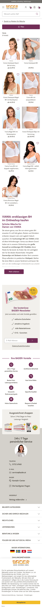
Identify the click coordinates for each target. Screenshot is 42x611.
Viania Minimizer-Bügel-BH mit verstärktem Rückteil (11, 201)
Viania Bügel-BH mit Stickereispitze (11, 133)
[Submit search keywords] (37, 14)
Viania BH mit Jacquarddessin (31, 98)
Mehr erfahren (14, 272)
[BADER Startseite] (12, 7)
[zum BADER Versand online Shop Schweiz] (24, 551)
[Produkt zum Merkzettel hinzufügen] (18, 40)
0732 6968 (17, 464)
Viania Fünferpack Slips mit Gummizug (30, 133)
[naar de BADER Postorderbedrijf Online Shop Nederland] (29, 551)
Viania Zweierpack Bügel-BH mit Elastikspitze (11, 98)
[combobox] (21, 14)
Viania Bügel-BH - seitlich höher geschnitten (31, 167)
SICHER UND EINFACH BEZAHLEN (15, 514)
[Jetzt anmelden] (32, 340)
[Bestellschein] (34, 7)
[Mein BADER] (26, 7)
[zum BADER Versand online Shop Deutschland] (12, 551)
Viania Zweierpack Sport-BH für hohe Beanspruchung (11, 64)
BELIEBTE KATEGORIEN (11, 507)
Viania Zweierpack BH (31, 63)
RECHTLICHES (7, 520)
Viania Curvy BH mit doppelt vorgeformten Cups (11, 167)
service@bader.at (19, 472)
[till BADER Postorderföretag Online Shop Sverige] (18, 551)
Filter (22, 27)
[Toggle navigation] (3, 7)
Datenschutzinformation (21, 346)
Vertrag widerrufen (16, 499)
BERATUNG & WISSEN (10, 534)
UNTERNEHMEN (8, 527)
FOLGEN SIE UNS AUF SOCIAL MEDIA (16, 540)
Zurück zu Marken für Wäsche (14, 21)
